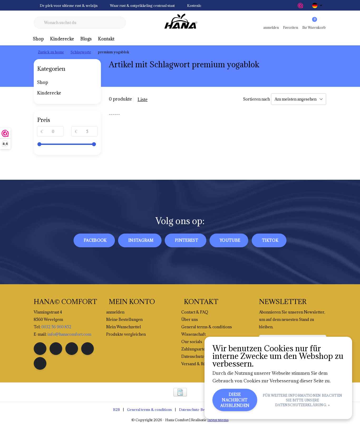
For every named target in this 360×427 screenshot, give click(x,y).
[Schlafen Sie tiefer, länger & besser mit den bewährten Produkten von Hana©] (180, 23)
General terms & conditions (149, 409)
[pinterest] (71, 348)
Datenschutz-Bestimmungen (202, 409)
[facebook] (40, 348)
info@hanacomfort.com (69, 334)
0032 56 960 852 (56, 326)
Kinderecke (62, 39)
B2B (116, 409)
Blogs (86, 39)
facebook (95, 240)
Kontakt (106, 39)
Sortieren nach (256, 99)
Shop (38, 39)
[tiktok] (40, 363)
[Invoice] (180, 392)
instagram (140, 240)
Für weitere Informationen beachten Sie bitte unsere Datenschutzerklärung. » (302, 400)
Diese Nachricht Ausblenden (235, 400)
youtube (230, 240)
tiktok (270, 240)
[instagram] (56, 348)
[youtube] (87, 348)
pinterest (186, 240)
